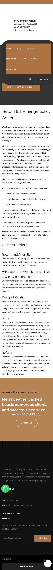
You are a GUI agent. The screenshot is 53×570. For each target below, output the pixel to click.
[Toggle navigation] (7, 42)
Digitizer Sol (7, 559)
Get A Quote (43, 79)
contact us (41, 214)
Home (8, 48)
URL (23, 238)
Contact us (11, 69)
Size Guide (31, 48)
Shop (19, 48)
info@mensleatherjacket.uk (25, 30)
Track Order (11, 59)
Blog (24, 59)
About (34, 59)
